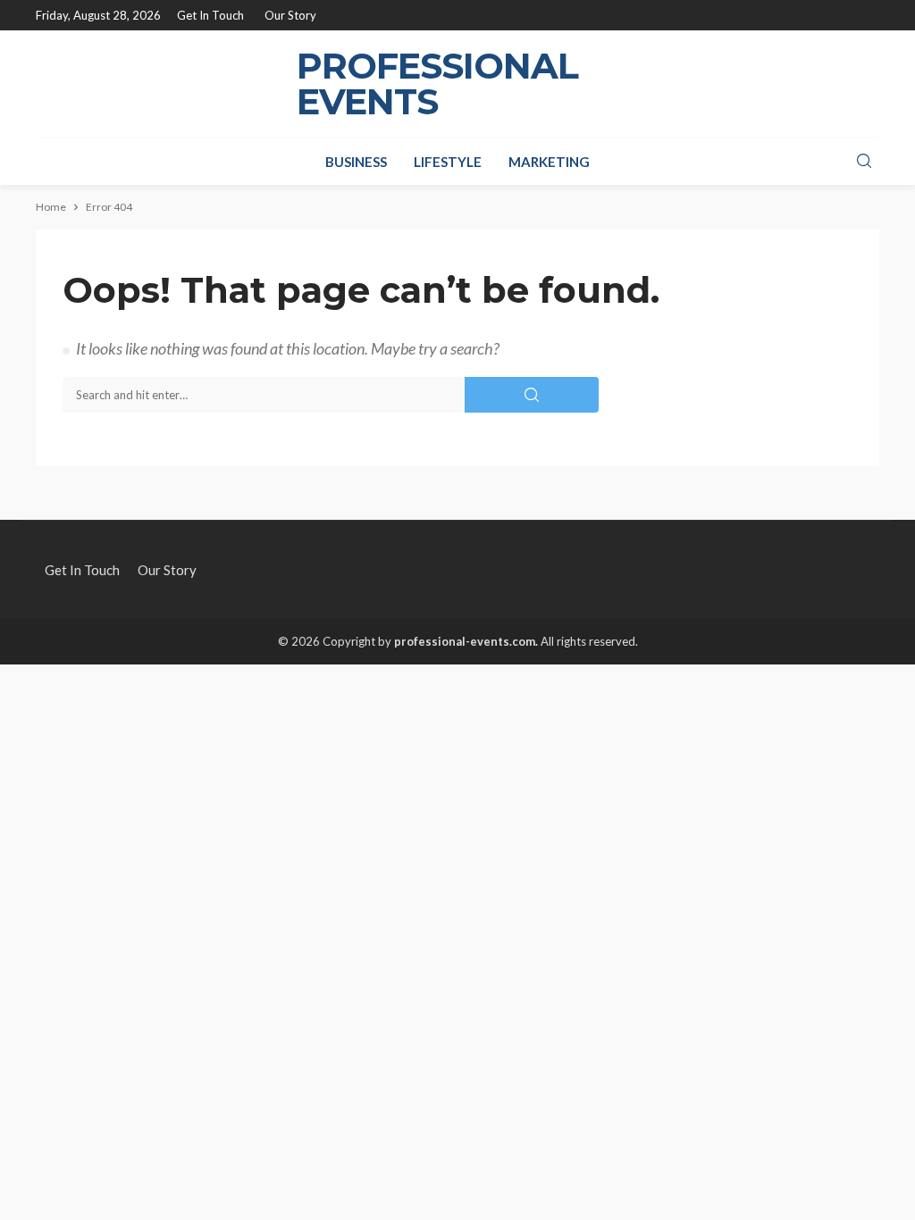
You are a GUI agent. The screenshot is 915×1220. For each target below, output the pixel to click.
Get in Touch (210, 15)
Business (356, 162)
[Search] (864, 161)
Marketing (549, 162)
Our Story (290, 15)
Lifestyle (448, 162)
